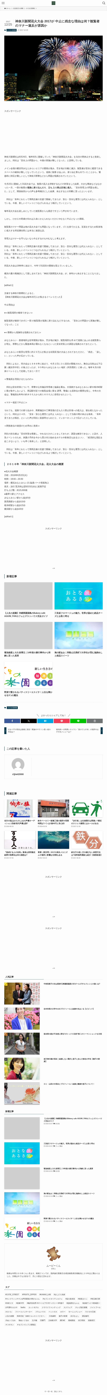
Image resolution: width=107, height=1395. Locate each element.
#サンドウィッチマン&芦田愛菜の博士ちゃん (22, 1299)
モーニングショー (75, 1312)
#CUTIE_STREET (12, 1295)
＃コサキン (9, 1325)
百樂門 (42, 1320)
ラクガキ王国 (90, 1312)
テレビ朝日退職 (81, 1307)
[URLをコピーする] (95, 721)
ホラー (62, 1312)
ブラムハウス (40, 1312)
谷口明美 (81, 1320)
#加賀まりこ (82, 1299)
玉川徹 (34, 1320)
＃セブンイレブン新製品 (26, 1325)
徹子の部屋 (63, 1316)
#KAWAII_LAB (45, 1295)
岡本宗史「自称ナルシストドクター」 (31, 1316)
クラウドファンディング (51, 1307)
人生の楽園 (9, 1316)
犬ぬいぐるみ (10, 1320)
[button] (12, 721)
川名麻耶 (52, 1316)
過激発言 (91, 1320)
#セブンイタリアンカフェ (52, 1299)
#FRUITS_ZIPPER (29, 1295)
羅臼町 (62, 1320)
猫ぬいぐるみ (24, 1320)
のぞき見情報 (11, 30)
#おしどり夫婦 (59, 1295)
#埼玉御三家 (95, 1299)
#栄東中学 (20, 1303)
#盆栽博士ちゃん (73, 1303)
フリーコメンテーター (23, 1312)
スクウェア (68, 1307)
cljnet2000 (18, 774)
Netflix (23, 1307)
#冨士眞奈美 (70, 1299)
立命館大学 (52, 1320)
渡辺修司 (85, 1316)
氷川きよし (74, 1316)
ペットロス (53, 1312)
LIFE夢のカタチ (11, 1307)
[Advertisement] (26, 131)
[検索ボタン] (104, 3)
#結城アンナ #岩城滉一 (91, 1303)
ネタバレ (8, 1312)
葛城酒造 (71, 1320)
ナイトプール (95, 1307)
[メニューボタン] (3, 3)
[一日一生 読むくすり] (53, 3)
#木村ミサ (9, 1303)
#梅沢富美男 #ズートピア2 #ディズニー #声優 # (45, 1303)
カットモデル (34, 1307)
